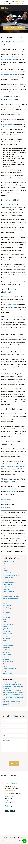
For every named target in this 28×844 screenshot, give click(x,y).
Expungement (7, 617)
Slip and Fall (6, 659)
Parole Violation (7, 633)
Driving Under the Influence (10, 598)
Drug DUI (5, 603)
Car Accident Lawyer (9, 573)
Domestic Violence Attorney (11, 596)
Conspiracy (6, 580)
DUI (21, 37)
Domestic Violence (8, 594)
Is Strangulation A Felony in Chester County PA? (13, 687)
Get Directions (10, 790)
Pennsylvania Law (8, 636)
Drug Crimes (6, 601)
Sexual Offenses (7, 657)
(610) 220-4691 (18, 3)
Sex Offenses (6, 652)
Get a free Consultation (14, 27)
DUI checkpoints (6, 297)
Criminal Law (6, 589)
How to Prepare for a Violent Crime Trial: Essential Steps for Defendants (13, 691)
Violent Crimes (7, 666)
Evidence (5, 615)
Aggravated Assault (8, 561)
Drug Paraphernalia (8, 605)
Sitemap (12, 840)
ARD (4, 563)
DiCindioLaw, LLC (12, 491)
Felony (4, 619)
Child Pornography (8, 577)
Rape (4, 643)
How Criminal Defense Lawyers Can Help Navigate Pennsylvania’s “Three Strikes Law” (13, 703)
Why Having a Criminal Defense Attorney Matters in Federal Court (12, 683)
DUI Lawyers (6, 612)
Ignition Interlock (8, 629)
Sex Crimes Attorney (9, 650)
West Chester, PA (19, 489)
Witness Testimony (8, 673)
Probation (5, 640)
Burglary (5, 570)
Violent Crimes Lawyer (9, 668)
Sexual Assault (7, 654)
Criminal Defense (7, 584)
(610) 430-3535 (19, 1)
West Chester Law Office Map (13, 793)
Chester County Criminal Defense (12, 575)
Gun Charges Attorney (9, 624)
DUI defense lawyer (10, 304)
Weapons (5, 671)
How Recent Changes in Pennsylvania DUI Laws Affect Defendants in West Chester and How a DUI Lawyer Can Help (13, 697)
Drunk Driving (7, 608)
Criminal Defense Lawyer (10, 587)
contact (9, 489)
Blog (4, 568)
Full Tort (5, 622)
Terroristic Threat (8, 661)
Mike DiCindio (7, 631)
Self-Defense (6, 647)
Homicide (5, 626)
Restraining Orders (8, 645)
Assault (5, 566)
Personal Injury (7, 638)
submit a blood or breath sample (10, 267)
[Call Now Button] (25, 841)
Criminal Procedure (8, 591)
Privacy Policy (20, 840)
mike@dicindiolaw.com (11, 807)
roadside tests (11, 207)
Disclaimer (6, 840)
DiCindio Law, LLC (6, 499)
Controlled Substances (9, 582)
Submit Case (14, 763)
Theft (4, 664)
